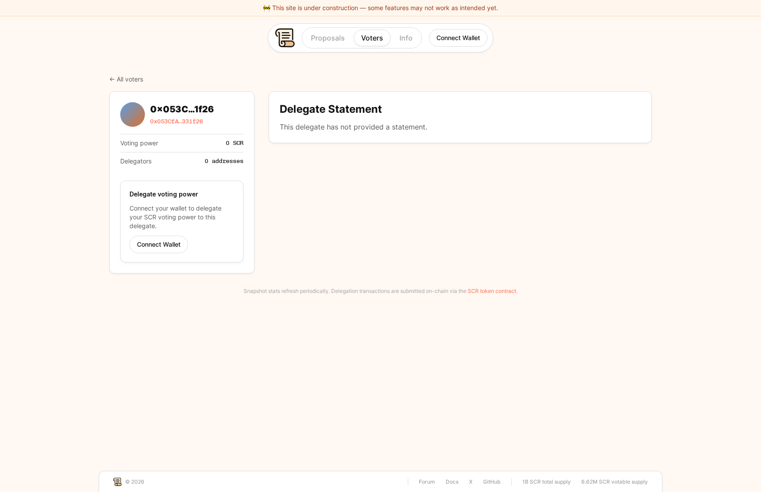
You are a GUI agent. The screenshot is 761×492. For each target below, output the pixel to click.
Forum (427, 481)
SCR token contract (492, 291)
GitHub (492, 481)
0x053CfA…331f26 (176, 121)
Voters (372, 37)
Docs (452, 481)
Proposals (328, 37)
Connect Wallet (458, 37)
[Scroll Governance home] (283, 38)
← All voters (126, 79)
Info (406, 37)
